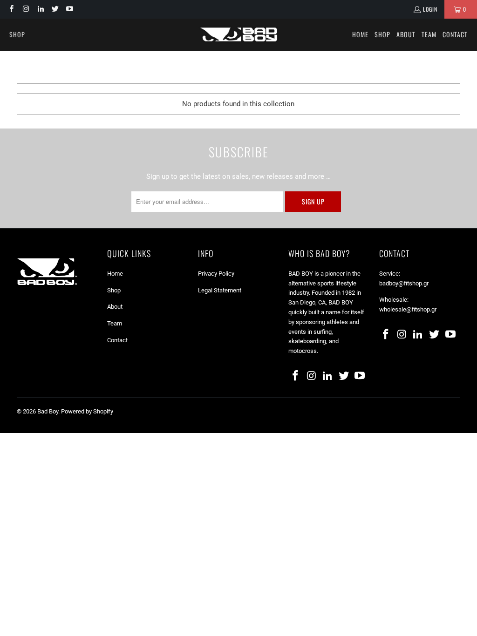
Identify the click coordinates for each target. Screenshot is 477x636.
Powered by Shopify (87, 411)
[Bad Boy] (238, 34)
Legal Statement (219, 290)
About (115, 306)
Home (115, 273)
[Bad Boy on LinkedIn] (40, 9)
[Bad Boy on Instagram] (25, 9)
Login (430, 9)
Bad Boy (47, 411)
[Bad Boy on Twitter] (55, 9)
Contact (117, 340)
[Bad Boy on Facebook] (11, 9)
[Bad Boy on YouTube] (69, 9)
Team (114, 323)
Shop (114, 290)
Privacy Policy (216, 273)
